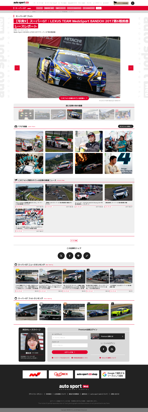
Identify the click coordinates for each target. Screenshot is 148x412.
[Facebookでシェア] (69, 255)
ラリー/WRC (81, 3)
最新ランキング (60, 8)
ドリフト (89, 3)
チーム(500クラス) (89, 8)
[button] (130, 67)
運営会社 (84, 394)
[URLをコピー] (86, 255)
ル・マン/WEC (62, 3)
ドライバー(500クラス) (74, 8)
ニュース (39, 8)
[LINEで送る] (78, 255)
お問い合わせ (115, 394)
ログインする (69, 352)
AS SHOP (106, 3)
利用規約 (49, 394)
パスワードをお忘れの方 (61, 358)
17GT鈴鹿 (74, 240)
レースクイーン (97, 3)
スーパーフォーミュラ (51, 3)
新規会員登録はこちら (81, 358)
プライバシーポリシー (36, 394)
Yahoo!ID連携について (109, 358)
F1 (34, 3)
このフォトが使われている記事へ (73, 98)
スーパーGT (40, 3)
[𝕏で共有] (61, 255)
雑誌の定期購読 (74, 394)
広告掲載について (60, 394)
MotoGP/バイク (72, 3)
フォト (98, 8)
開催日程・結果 (49, 8)
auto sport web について (99, 394)
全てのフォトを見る (125, 126)
